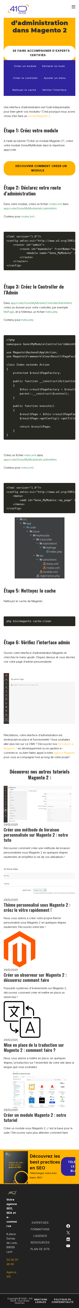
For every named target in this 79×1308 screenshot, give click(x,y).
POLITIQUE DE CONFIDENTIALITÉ (62, 1300)
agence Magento (64, 752)
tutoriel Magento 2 (39, 116)
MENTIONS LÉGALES (40, 1300)
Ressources (40, 1242)
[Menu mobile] (73, 7)
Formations (40, 1229)
